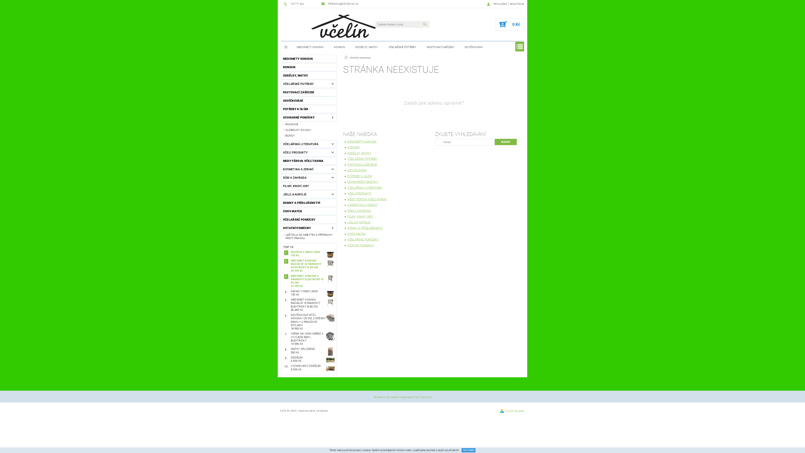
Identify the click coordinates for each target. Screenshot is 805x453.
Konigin (339, 47)
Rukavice (292, 124)
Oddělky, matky (366, 47)
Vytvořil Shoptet (514, 411)
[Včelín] (342, 25)
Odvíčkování (474, 47)
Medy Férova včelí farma (303, 161)
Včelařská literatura (300, 144)
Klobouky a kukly (298, 129)
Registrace (517, 4)
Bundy (290, 135)
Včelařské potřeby (402, 47)
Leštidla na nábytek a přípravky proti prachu (309, 236)
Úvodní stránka (286, 47)
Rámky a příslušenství (301, 202)
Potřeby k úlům (295, 109)
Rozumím (468, 450)
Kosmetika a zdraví (298, 169)
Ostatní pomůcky (297, 228)
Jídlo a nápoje (294, 194)
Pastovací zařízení (440, 47)
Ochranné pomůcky (299, 117)
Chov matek (292, 211)
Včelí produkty (295, 152)
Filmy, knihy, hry (296, 186)
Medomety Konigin (310, 47)
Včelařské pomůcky (299, 219)
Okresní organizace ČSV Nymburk (410, 397)
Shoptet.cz (380, 397)
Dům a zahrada (294, 177)
